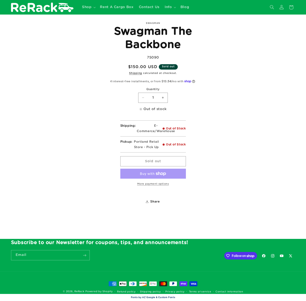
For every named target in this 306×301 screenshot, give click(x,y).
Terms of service (200, 292)
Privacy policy (175, 292)
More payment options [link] (153, 184)
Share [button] (155, 201)
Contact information (229, 292)
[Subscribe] (84, 255)
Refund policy (126, 292)
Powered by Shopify (99, 291)
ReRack (79, 291)
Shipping (135, 73)
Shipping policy (150, 292)
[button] (88, 7)
